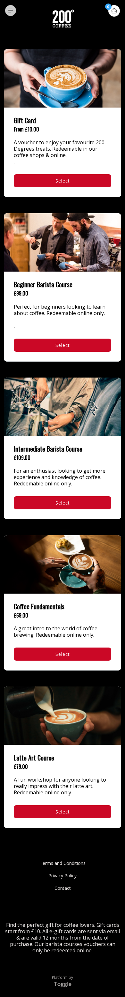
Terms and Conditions (63, 863)
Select (62, 181)
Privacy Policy (62, 876)
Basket (114, 11)
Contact (62, 888)
